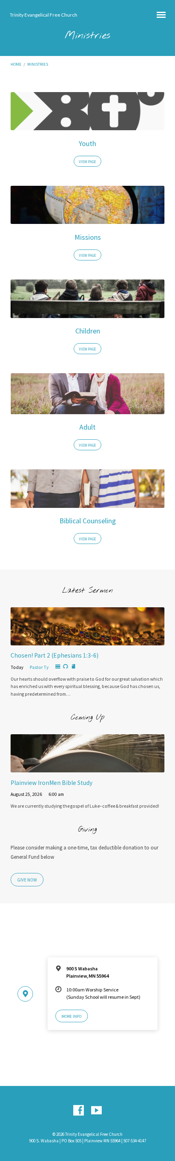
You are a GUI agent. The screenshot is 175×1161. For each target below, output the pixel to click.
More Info (71, 1016)
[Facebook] (78, 1110)
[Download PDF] (73, 666)
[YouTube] (96, 1110)
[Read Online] (57, 666)
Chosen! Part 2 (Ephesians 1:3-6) (54, 655)
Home (16, 64)
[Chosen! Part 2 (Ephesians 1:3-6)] (87, 640)
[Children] (87, 313)
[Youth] (87, 125)
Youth (87, 143)
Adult (87, 427)
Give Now (27, 880)
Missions (87, 237)
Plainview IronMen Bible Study (51, 783)
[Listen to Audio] (65, 666)
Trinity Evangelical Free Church (43, 15)
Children (87, 331)
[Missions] (87, 219)
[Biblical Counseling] (87, 503)
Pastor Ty (39, 667)
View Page (87, 161)
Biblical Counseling (87, 520)
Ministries (37, 64)
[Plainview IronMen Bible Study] (87, 767)
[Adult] (87, 409)
